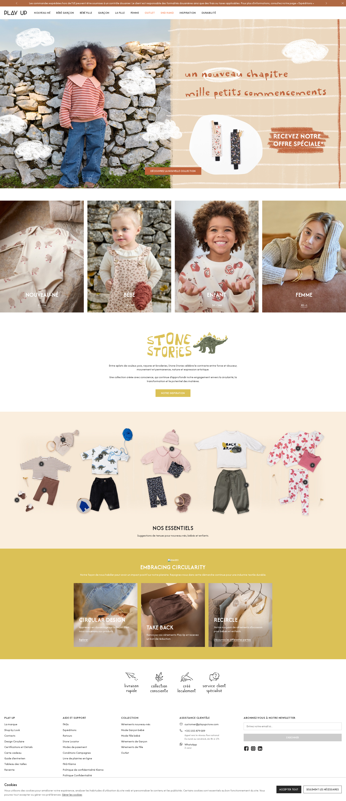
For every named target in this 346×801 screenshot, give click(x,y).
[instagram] (253, 748)
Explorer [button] (83, 639)
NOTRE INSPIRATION (173, 393)
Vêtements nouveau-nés (135, 724)
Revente (9, 770)
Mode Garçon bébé (132, 730)
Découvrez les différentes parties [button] (232, 639)
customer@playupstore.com (202, 724)
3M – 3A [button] (129, 305)
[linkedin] (260, 748)
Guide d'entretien (14, 758)
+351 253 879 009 (195, 731)
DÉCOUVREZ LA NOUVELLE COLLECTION (173, 171)
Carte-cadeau (12, 753)
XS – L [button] (304, 305)
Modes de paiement (75, 747)
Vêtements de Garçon (134, 741)
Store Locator (71, 741)
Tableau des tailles (15, 764)
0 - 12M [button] (42, 305)
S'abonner (292, 737)
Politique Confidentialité (77, 775)
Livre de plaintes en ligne (77, 758)
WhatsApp (191, 744)
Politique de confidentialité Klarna (83, 770)
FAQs (66, 724)
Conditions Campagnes (77, 753)
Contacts (9, 735)
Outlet (125, 753)
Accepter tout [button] (288, 789)
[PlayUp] (15, 13)
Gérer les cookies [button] (72, 794)
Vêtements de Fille (132, 747)
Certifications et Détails (18, 747)
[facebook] (246, 748)
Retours (67, 735)
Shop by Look (12, 730)
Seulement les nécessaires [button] (322, 789)
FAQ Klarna (69, 764)
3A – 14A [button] (217, 305)
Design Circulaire (14, 741)
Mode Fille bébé (130, 735)
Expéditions (69, 730)
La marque (10, 724)
